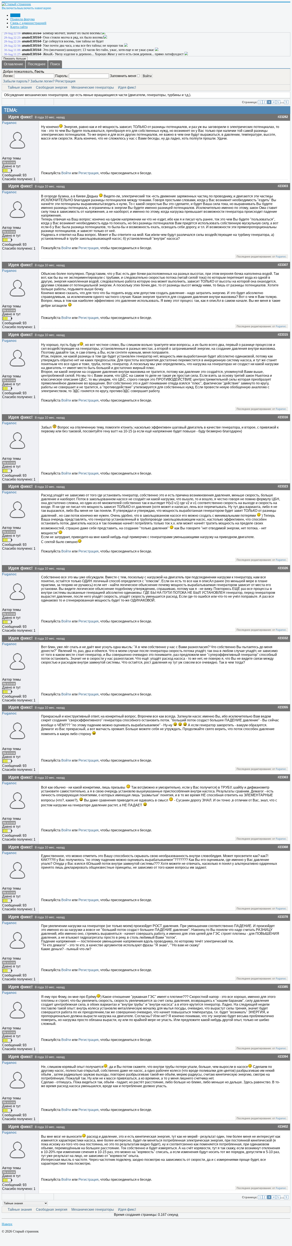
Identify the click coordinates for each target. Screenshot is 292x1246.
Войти (66, 173)
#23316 (283, 417)
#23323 (283, 486)
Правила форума (22, 19)
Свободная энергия (51, 87)
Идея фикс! (127, 87)
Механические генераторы (92, 87)
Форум (15, 15)
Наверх (7, 1224)
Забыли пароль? (16, 81)
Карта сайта (19, 27)
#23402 (283, 1126)
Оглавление (13, 64)
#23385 (283, 986)
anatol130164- (32, 33)
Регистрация (65, 81)
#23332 (283, 638)
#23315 (283, 334)
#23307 (283, 264)
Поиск (55, 64)
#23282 (283, 117)
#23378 (283, 916)
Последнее (37, 64)
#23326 (283, 568)
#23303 (283, 186)
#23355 (283, 707)
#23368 (283, 847)
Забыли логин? (42, 81)
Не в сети (9, 162)
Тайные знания (20, 87)
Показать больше (14, 58)
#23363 (283, 777)
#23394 (283, 1056)
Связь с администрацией (28, 23)
